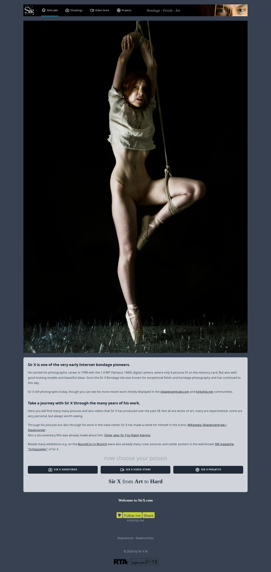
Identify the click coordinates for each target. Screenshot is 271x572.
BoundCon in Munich (92, 444)
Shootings (76, 10)
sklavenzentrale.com (174, 392)
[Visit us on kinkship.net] (119, 514)
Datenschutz (145, 538)
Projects (126, 10)
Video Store (101, 10)
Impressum (125, 538)
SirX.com (52, 10)
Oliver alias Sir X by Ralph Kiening (127, 435)
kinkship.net (204, 392)
